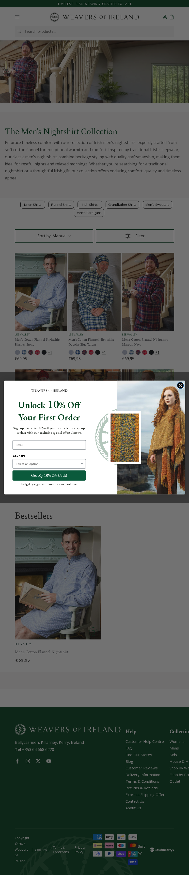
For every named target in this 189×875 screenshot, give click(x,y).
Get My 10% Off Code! (49, 475)
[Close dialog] (180, 385)
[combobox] (48, 463)
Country (19, 455)
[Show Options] (82, 463)
